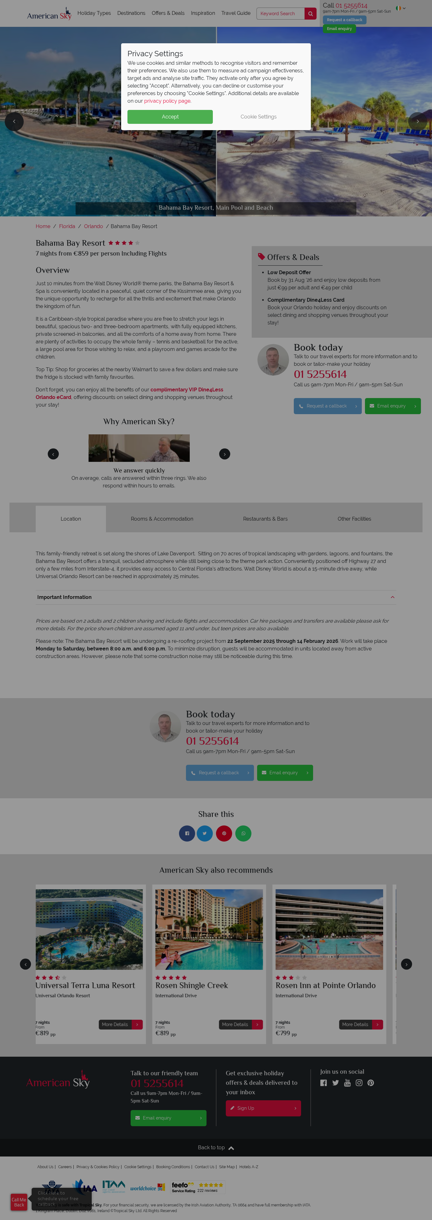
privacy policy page (167, 101)
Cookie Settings (259, 117)
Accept (170, 117)
